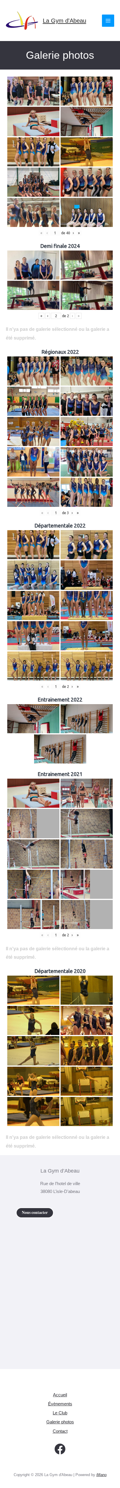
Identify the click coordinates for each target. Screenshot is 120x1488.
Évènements (60, 1404)
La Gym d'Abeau (64, 20)
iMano (101, 1475)
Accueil (60, 1395)
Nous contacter (35, 1212)
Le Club (60, 1413)
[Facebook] (60, 1449)
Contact (60, 1431)
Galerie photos (60, 1422)
